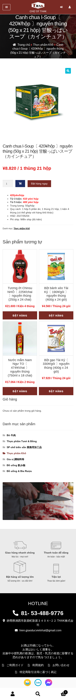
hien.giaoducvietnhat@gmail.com (40, 630)
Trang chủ (23, 44)
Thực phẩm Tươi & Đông (22, 441)
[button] (68, 71)
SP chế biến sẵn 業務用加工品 (24, 447)
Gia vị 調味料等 (15, 459)
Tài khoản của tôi (12, 694)
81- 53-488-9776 (42, 613)
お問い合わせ (60, 665)
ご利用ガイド (15, 665)
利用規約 (38, 665)
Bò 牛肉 (11, 435)
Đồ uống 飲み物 (16, 465)
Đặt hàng (20, 315)
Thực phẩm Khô (43, 44)
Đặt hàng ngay (39, 183)
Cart (58, 690)
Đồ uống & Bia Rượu (19, 471)
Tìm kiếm (38, 694)
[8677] (20, 183)
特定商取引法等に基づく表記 (38, 672)
